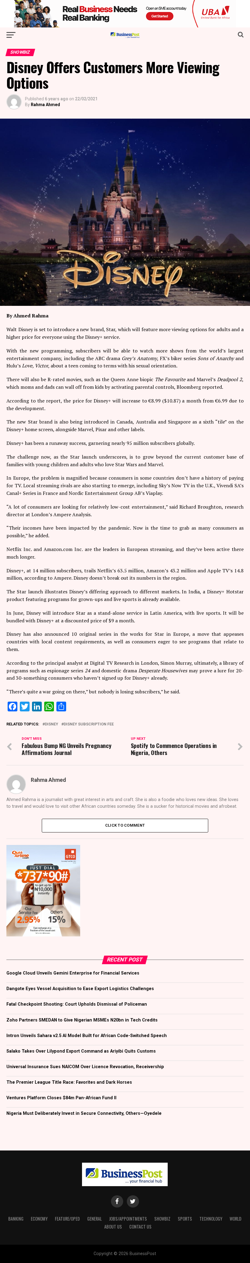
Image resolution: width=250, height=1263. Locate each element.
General (94, 1218)
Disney (51, 724)
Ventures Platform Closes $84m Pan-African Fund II (61, 1097)
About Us (113, 1226)
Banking (15, 1218)
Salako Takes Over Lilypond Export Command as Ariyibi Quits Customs (81, 1051)
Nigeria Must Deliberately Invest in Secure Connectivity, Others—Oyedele (84, 1113)
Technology (210, 1218)
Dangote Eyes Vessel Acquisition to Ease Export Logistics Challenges (80, 988)
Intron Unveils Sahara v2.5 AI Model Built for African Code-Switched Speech (86, 1035)
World (235, 1218)
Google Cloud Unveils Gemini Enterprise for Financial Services (72, 973)
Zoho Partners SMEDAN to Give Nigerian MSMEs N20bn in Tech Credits (82, 1020)
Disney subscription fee (89, 724)
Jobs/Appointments (128, 1218)
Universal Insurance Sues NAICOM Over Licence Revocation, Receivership (85, 1066)
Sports (185, 1218)
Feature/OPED (67, 1218)
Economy (39, 1218)
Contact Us (140, 1226)
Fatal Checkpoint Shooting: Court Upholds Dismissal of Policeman (76, 1004)
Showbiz (162, 1218)
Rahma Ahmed (45, 104)
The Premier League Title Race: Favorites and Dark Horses (69, 1082)
